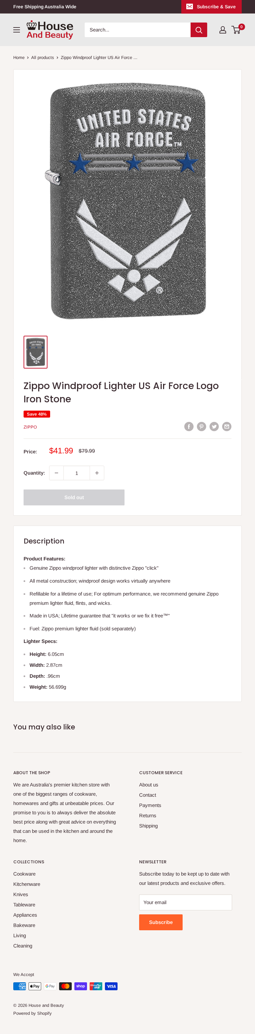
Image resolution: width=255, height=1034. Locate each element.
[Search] (199, 30)
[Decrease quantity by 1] (56, 473)
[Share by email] (226, 426)
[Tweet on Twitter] (214, 426)
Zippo (30, 427)
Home (19, 57)
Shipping (148, 826)
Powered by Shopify (32, 1013)
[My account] (222, 29)
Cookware (24, 874)
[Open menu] (16, 29)
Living (19, 935)
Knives (20, 894)
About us (148, 784)
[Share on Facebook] (189, 426)
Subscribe (161, 922)
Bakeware (24, 925)
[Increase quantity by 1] (97, 473)
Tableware (24, 904)
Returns (147, 815)
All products (42, 57)
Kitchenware (26, 884)
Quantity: (34, 473)
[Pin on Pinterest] (201, 426)
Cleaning (22, 945)
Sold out (74, 497)
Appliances (25, 915)
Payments (150, 805)
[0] (236, 30)
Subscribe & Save (216, 6)
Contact (147, 795)
